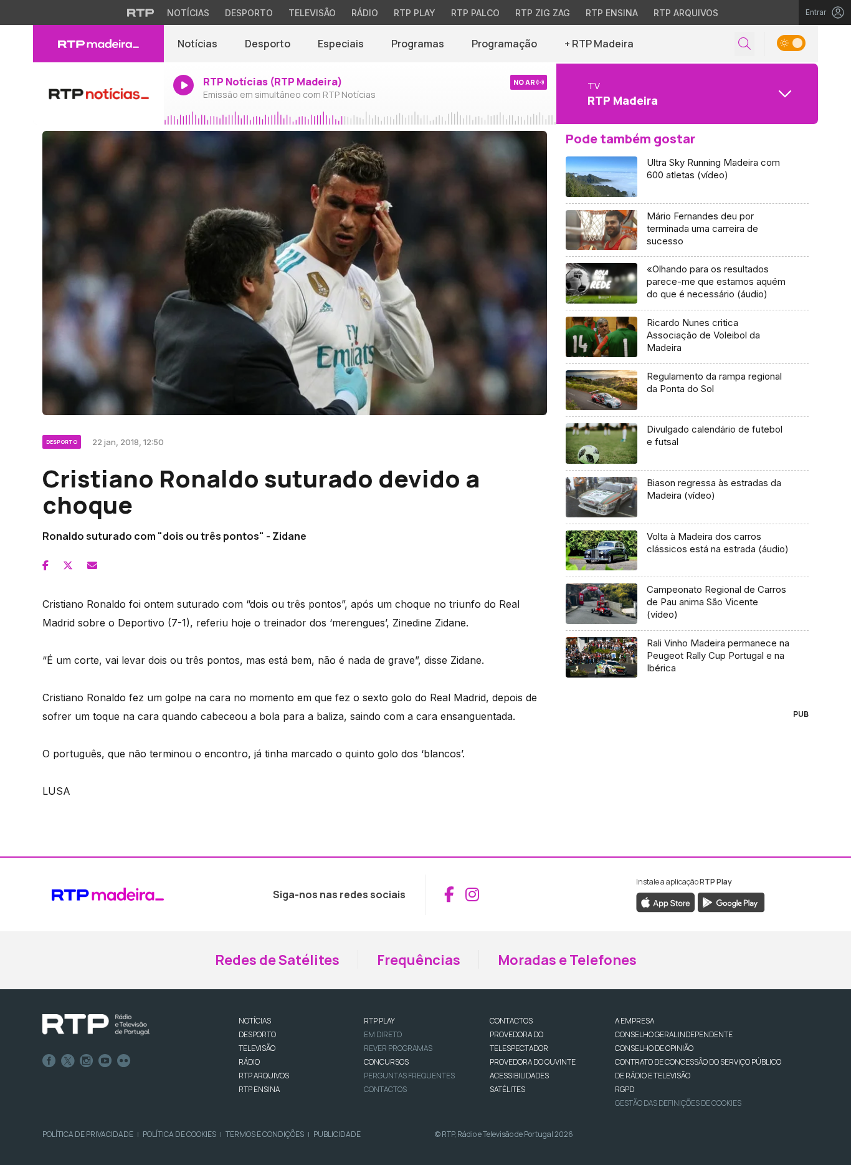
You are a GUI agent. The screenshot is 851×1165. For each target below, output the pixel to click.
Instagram (86, 1061)
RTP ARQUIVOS (264, 1075)
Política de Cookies (179, 1134)
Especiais (341, 43)
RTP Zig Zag (542, 12)
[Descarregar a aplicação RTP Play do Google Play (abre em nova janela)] (731, 901)
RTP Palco (475, 12)
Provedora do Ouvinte (533, 1062)
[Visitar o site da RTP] (141, 12)
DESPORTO (257, 1034)
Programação (504, 43)
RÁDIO (249, 1062)
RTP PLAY (379, 1020)
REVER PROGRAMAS (398, 1048)
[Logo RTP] (96, 1024)
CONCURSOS (386, 1062)
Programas (417, 43)
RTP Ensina (612, 12)
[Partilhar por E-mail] (92, 565)
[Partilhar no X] (68, 565)
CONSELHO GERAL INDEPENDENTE (674, 1034)
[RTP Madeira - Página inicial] (98, 43)
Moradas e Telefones (567, 960)
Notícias (188, 12)
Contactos (385, 1089)
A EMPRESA (634, 1020)
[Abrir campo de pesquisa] (744, 44)
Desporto (249, 12)
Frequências (418, 960)
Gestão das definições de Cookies (678, 1103)
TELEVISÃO (257, 1048)
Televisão (312, 12)
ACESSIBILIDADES (519, 1075)
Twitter (68, 1061)
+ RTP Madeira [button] (599, 43)
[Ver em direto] (98, 93)
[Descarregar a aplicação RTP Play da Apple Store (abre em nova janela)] (665, 901)
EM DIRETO (383, 1034)
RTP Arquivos (686, 12)
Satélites (507, 1089)
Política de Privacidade (87, 1134)
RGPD (624, 1089)
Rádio (364, 12)
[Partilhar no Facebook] (45, 565)
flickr (124, 1061)
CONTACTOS (511, 1020)
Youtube (105, 1061)
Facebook (49, 1061)
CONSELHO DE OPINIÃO (654, 1048)
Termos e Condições (265, 1134)
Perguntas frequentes (409, 1075)
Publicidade (337, 1134)
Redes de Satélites (277, 960)
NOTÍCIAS (255, 1020)
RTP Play (414, 12)
